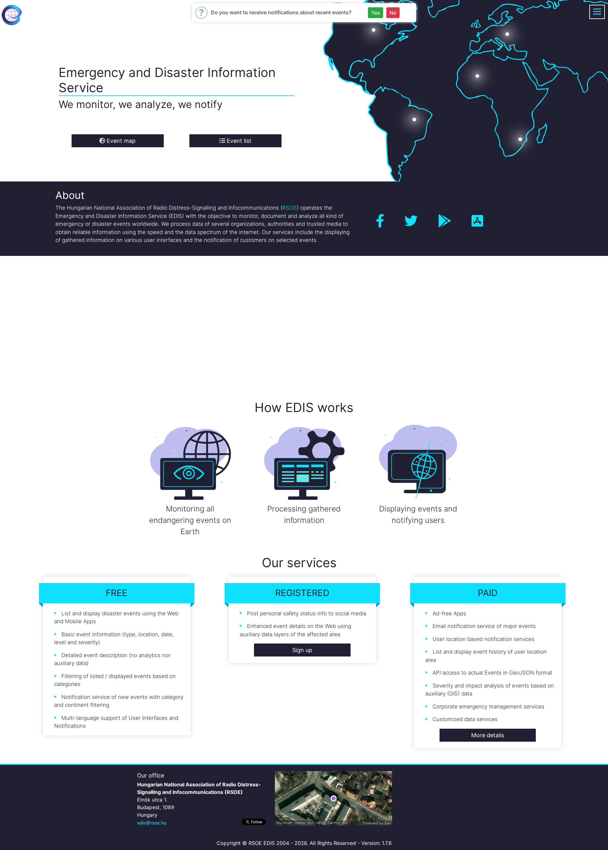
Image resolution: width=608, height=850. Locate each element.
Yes (375, 13)
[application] (333, 798)
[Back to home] (12, 14)
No (393, 13)
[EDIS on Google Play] (444, 221)
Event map (120, 140)
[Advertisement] (190, 319)
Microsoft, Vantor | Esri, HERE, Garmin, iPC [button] (312, 823)
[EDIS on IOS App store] (477, 221)
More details (487, 735)
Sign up (302, 650)
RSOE (289, 208)
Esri (387, 823)
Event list (238, 140)
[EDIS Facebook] (380, 221)
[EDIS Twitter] (411, 221)
